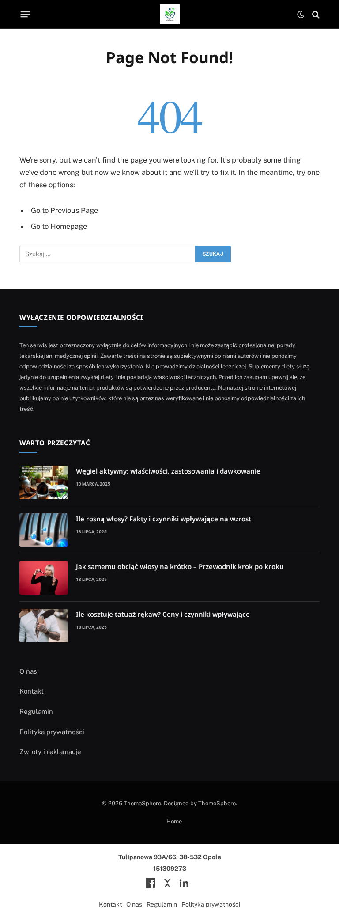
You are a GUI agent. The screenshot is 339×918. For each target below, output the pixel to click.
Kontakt (31, 691)
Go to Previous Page (64, 210)
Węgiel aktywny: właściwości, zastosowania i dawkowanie (168, 471)
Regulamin (36, 711)
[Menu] (25, 15)
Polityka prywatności (51, 732)
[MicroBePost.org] (170, 14)
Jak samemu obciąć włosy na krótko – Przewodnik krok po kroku (180, 566)
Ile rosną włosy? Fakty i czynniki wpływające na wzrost (163, 518)
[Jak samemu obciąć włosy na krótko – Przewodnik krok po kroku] (43, 578)
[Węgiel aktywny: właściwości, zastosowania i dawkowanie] (43, 482)
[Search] (315, 14)
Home (174, 821)
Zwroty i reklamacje (50, 751)
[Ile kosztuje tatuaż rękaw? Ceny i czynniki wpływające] (43, 625)
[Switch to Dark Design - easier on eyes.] (300, 15)
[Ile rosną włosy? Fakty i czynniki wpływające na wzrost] (43, 530)
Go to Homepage (59, 226)
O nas (28, 671)
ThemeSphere (217, 803)
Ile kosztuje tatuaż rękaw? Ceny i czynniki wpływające (163, 614)
